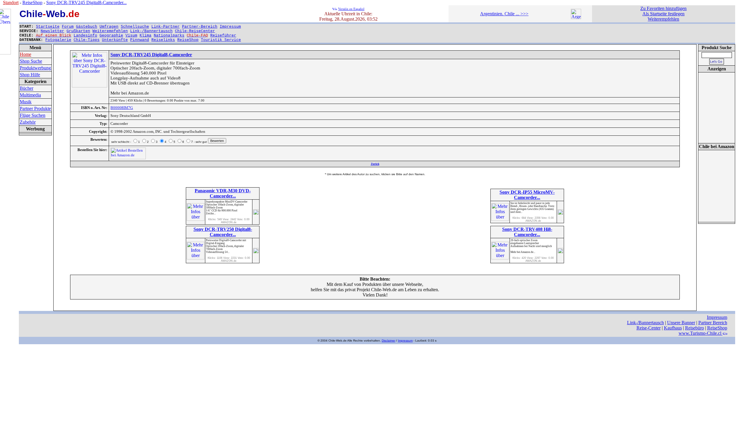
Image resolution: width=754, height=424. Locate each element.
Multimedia (30, 94)
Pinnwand (139, 40)
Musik (26, 101)
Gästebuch (86, 26)
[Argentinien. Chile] (576, 17)
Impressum (230, 26)
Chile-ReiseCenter (195, 31)
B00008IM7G (121, 107)
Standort (11, 2)
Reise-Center (648, 327)
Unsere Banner (681, 322)
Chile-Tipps (87, 40)
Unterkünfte (115, 40)
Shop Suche (31, 61)
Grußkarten (78, 31)
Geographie (111, 35)
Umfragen (109, 26)
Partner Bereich (712, 322)
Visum (131, 35)
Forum (68, 26)
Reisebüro (694, 327)
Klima (145, 35)
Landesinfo (85, 35)
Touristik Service (221, 40)
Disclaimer (388, 340)
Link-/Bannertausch (151, 31)
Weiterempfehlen (110, 31)
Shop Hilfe (30, 74)
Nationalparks (169, 35)
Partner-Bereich (199, 26)
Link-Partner (165, 26)
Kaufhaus (673, 327)
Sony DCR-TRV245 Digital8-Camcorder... (86, 2)
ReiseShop (188, 40)
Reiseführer (223, 35)
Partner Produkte (35, 108)
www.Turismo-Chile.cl (700, 333)
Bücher (26, 88)
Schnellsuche (135, 26)
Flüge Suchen (32, 115)
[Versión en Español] (334, 8)
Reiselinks (163, 40)
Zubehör (28, 122)
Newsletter (52, 31)
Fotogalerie (58, 40)
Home (25, 54)
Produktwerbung (35, 67)
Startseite (47, 26)
